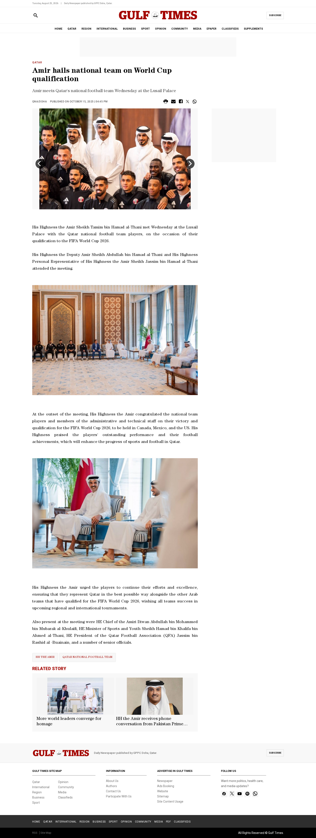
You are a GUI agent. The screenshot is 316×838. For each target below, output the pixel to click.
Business (38, 797)
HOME (58, 28)
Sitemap (163, 796)
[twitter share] (187, 101)
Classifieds (65, 797)
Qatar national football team (87, 657)
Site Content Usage (170, 801)
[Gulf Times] (158, 19)
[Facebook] (224, 794)
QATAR (71, 28)
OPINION (160, 28)
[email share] (173, 102)
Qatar (37, 62)
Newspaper (165, 781)
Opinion (63, 782)
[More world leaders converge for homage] (75, 696)
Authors (111, 786)
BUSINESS (129, 28)
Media (62, 792)
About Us (112, 781)
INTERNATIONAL (107, 28)
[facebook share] (181, 102)
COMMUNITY (179, 28)
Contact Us (113, 791)
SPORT (145, 28)
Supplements (253, 28)
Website (162, 791)
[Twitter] (232, 794)
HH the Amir (45, 657)
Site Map (45, 832)
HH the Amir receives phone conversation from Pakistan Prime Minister (149, 722)
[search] (35, 15)
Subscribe (275, 15)
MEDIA (197, 28)
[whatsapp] (255, 794)
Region (37, 792)
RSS (34, 832)
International (40, 787)
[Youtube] (240, 794)
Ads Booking (165, 786)
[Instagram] (247, 794)
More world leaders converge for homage (69, 722)
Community (66, 787)
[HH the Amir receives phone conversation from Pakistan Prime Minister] (154, 696)
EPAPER (211, 28)
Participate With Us (119, 796)
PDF (168, 821)
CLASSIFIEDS (230, 28)
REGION (86, 28)
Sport (36, 802)
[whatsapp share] (195, 101)
